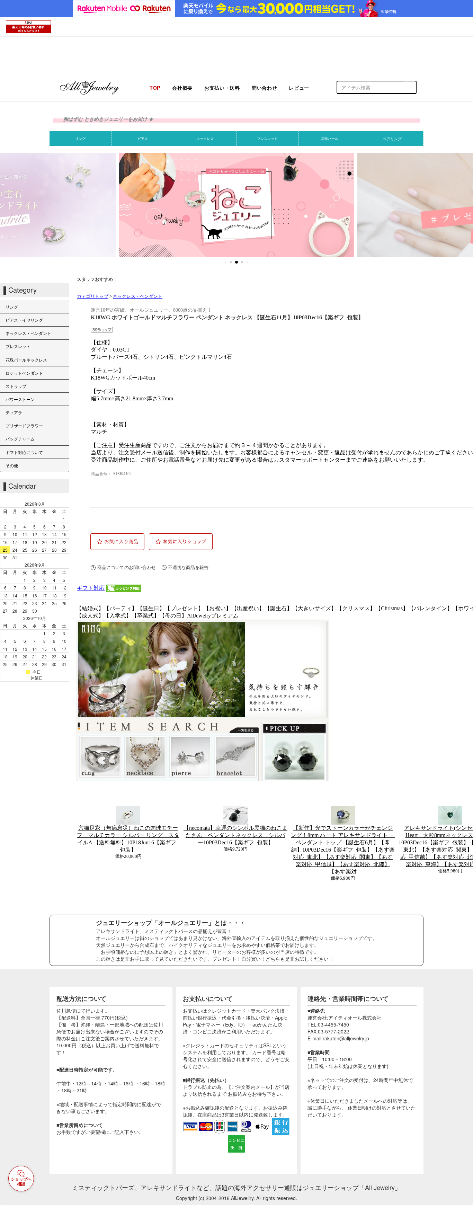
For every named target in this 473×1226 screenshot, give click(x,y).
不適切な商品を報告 (188, 567)
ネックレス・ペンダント (137, 296)
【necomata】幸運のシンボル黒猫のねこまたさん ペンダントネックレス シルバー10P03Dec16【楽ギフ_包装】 (235, 835)
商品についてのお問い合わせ (126, 567)
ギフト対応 (91, 588)
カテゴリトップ (92, 296)
